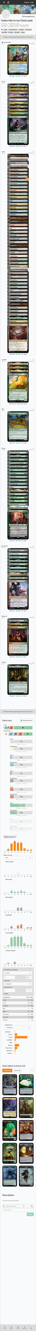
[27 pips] (27, 734)
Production (7, 731)
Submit (30, 1214)
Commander (8, 1032)
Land (10, 1037)
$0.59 (13, 146)
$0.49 (13, 76)
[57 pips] (22, 727)
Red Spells (9, 915)
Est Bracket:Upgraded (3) (22, 25)
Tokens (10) (7, 1070)
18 (13, 1045)
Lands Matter (13, 29)
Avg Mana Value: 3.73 (10, 836)
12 (14, 840)
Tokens (9, 1053)
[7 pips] (6, 727)
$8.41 (19, 611)
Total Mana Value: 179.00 (9, 837)
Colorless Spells (10, 950)
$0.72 (19, 443)
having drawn (8, 987)
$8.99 (13, 611)
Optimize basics (27, 720)
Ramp (23, 32)
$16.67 (25, 403)
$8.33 (24, 611)
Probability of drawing (10, 969)
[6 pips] (8, 727)
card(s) (6, 993)
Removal (9, 1050)
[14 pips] (6, 734)
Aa (32, 1206)
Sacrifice (17, 32)
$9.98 (25, 354)
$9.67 (19, 354)
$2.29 (13, 540)
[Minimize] (35, 716)
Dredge (10, 32)
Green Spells (9, 933)
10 (18, 842)
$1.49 (13, 443)
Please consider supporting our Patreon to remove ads (19, 37)
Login (32, 2)
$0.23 (19, 657)
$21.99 (13, 403)
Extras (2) (17, 1070)
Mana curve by (8, 855)
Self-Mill (4, 32)
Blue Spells (9, 879)
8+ (31, 852)
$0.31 (19, 76)
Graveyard (28, 29)
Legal (12, 25)
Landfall (21, 29)
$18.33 (19, 403)
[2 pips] (4, 727)
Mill (11, 1042)
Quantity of (8, 1025)
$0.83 (24, 540)
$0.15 (24, 76)
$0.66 (24, 443)
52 (13, 1037)
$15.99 (13, 354)
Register (27, 2)
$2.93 (19, 540)
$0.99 (13, 696)
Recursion (9, 1048)
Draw (10, 1034)
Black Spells (9, 897)
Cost (5, 725)
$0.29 (19, 146)
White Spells (9, 861)
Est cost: (13, 26)
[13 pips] (11, 727)
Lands (5, 29)
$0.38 (19, 696)
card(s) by (7, 980)
